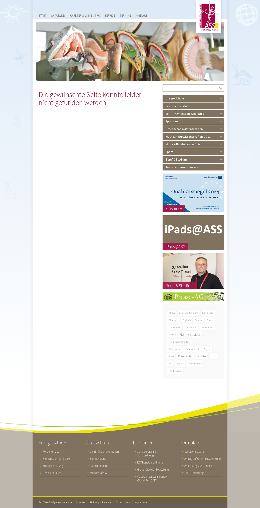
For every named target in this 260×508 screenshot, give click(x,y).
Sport (213, 356)
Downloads (207, 312)
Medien (172, 334)
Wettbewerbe (175, 370)
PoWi (171, 356)
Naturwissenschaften (179, 341)
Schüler (201, 356)
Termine (179, 363)
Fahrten (199, 319)
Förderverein (175, 327)
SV (170, 363)
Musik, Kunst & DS (190, 334)
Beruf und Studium (188, 312)
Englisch (187, 319)
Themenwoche (194, 363)
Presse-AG (185, 356)
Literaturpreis (207, 327)
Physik (207, 349)
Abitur (172, 312)
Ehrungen (173, 319)
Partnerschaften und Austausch (184, 349)
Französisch (190, 327)
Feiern (209, 319)
